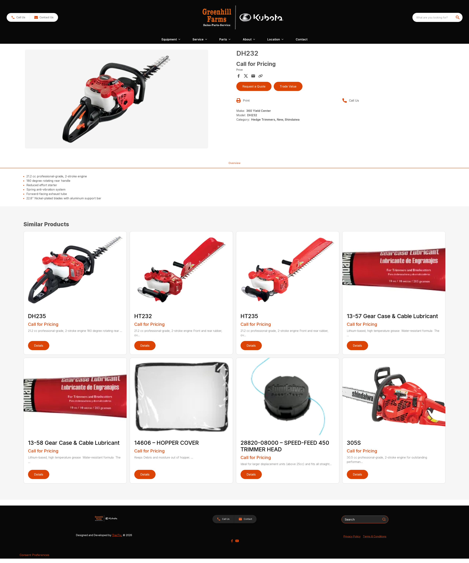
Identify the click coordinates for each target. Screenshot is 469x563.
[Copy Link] (260, 76)
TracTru (116, 535)
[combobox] (437, 17)
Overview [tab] (234, 163)
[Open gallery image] (116, 99)
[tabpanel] (129, 100)
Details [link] (38, 345)
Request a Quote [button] (253, 86)
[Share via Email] (253, 76)
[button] (18, 17)
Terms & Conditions (374, 536)
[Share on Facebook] (238, 76)
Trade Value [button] (288, 86)
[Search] (384, 519)
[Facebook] (232, 541)
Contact (301, 39)
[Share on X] (246, 76)
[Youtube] (237, 541)
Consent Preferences (34, 555)
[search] (458, 17)
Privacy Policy (352, 536)
